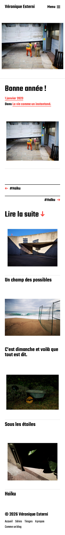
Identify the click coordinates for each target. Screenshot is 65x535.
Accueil (9, 521)
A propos (40, 521)
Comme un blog (13, 526)
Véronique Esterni (20, 7)
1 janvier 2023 (14, 99)
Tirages (29, 521)
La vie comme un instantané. (31, 104)
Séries (18, 521)
